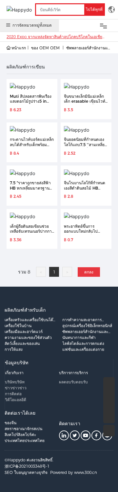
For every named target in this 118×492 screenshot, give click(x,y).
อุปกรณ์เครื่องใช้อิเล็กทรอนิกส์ (87, 325)
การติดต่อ (13, 393)
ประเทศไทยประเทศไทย (25, 440)
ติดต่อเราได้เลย (20, 413)
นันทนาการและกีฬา (79, 337)
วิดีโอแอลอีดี (15, 399)
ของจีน (10, 422)
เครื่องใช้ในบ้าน (18, 325)
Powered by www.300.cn (73, 472)
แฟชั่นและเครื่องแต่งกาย (83, 349)
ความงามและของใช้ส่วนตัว (28, 337)
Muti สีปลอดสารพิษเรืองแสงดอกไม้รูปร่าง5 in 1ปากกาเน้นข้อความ (30, 101)
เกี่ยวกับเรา (14, 372)
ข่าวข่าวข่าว (16, 387)
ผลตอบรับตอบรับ (73, 381)
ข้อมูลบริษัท (16, 363)
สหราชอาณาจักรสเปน (23, 428)
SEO (9, 472)
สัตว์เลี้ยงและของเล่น (22, 343)
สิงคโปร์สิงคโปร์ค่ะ (20, 434)
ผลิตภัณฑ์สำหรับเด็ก (25, 310)
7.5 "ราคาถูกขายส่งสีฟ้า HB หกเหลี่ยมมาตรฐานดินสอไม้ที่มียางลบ (30, 187)
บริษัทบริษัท (15, 381)
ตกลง (88, 272)
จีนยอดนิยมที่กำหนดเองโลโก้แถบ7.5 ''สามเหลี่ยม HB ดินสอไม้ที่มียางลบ (85, 144)
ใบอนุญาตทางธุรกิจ (31, 472)
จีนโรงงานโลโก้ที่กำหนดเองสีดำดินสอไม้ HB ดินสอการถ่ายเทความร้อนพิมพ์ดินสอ (86, 190)
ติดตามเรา (69, 424)
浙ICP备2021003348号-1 (27, 466)
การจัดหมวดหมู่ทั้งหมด (32, 25)
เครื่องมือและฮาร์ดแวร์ (24, 331)
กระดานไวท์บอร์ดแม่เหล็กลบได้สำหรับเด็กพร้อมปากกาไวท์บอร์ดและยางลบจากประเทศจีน (32, 147)
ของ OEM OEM (45, 47)
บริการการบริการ (73, 372)
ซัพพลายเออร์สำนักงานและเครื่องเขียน (88, 48)
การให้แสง (14, 349)
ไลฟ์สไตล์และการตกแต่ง (83, 343)
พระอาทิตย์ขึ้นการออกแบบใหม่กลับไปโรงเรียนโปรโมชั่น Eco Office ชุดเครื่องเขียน (83, 234)
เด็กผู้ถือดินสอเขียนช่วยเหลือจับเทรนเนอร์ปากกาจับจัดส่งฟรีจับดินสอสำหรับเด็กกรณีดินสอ (31, 234)
